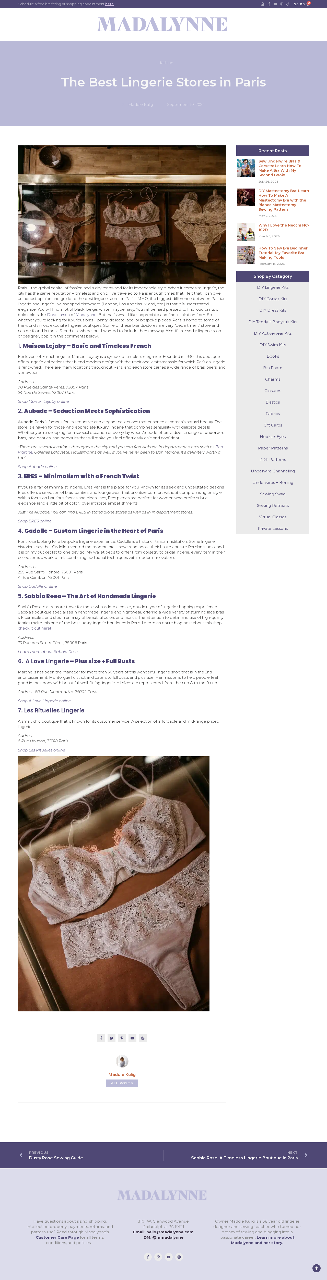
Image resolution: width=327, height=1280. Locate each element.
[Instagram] (281, 4)
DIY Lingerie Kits (272, 287)
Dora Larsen (58, 314)
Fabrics (273, 413)
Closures (272, 390)
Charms (272, 379)
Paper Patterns (273, 448)
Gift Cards (273, 425)
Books (273, 356)
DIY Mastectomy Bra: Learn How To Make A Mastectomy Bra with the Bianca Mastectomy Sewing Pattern (284, 200)
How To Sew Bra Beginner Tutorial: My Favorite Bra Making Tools (283, 253)
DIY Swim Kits (273, 344)
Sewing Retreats (273, 505)
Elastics (273, 402)
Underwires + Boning (272, 482)
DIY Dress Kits (272, 310)
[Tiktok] (287, 4)
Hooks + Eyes (273, 436)
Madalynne (86, 314)
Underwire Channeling (273, 471)
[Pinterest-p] (158, 1257)
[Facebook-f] (269, 4)
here (109, 4)
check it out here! (34, 628)
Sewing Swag (273, 494)
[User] (262, 4)
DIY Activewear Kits (272, 333)
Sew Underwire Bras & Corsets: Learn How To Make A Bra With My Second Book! (280, 168)
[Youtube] (275, 4)
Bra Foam (272, 367)
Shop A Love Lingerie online (44, 700)
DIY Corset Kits (273, 298)
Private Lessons (273, 528)
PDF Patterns (273, 459)
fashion (166, 62)
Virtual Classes (272, 516)
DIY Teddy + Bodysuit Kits (272, 321)
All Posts (122, 1083)
